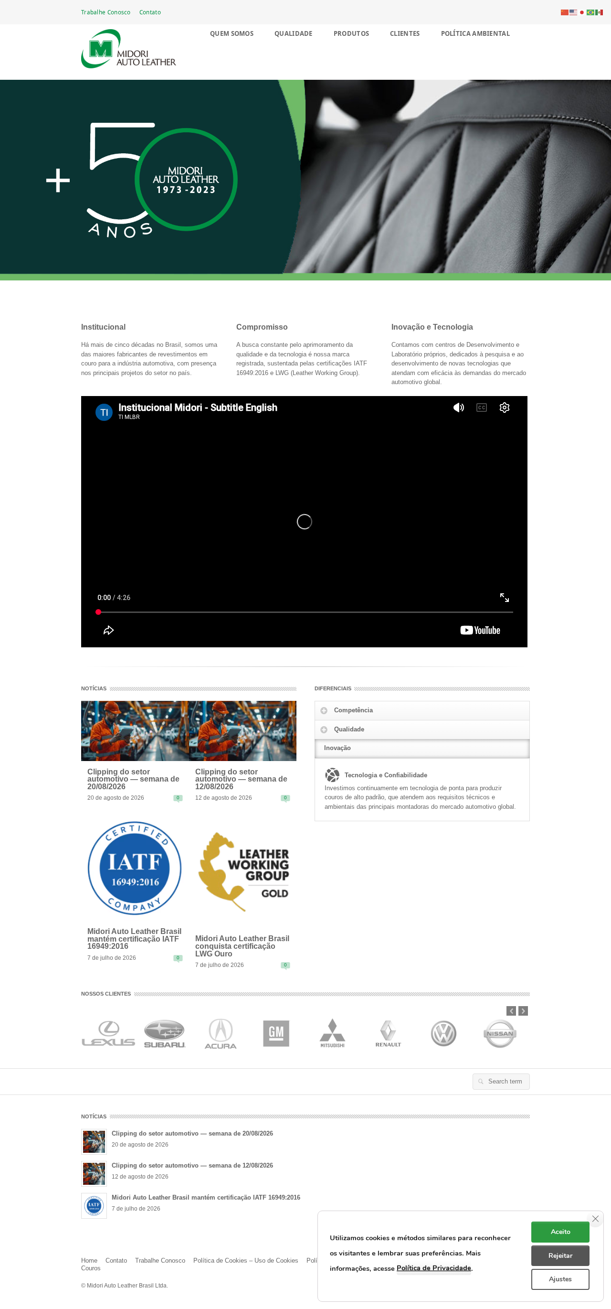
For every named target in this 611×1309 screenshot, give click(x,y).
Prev (511, 1011)
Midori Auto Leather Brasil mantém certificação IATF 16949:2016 (134, 939)
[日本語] (582, 11)
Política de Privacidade (434, 1268)
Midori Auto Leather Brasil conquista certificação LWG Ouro (242, 946)
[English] (573, 11)
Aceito (560, 1231)
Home (89, 1260)
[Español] (599, 11)
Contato (150, 12)
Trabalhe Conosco (106, 12)
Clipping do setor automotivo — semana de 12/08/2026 (241, 779)
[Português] (591, 11)
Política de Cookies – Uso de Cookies (245, 1260)
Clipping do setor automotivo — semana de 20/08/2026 (133, 779)
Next (523, 1011)
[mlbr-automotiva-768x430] (135, 730)
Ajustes (560, 1279)
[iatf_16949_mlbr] (135, 867)
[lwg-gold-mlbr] (243, 871)
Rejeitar (560, 1255)
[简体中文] (565, 11)
